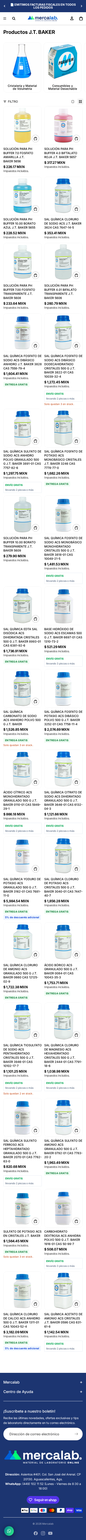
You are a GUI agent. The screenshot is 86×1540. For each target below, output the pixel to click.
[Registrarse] (76, 1434)
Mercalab (47, 1523)
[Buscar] (13, 18)
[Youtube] (50, 1533)
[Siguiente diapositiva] (81, 6)
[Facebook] (35, 1533)
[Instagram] (43, 1533)
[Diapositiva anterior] (4, 6)
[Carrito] (81, 18)
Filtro (13, 101)
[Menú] (5, 18)
